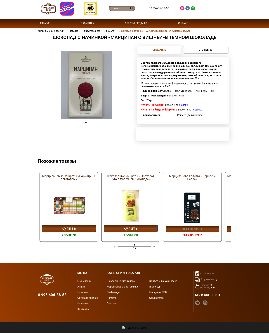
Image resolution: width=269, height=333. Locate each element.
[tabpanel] (86, 85)
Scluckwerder (156, 298)
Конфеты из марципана (121, 281)
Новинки (82, 292)
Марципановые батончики (122, 286)
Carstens (112, 303)
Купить (68, 228)
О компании (87, 23)
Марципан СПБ (158, 292)
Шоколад (154, 286)
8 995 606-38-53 (159, 8)
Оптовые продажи (136, 23)
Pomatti (111, 298)
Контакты (183, 23)
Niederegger (113, 292)
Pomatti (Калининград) (190, 115)
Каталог (45, 23)
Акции (81, 286)
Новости (82, 303)
